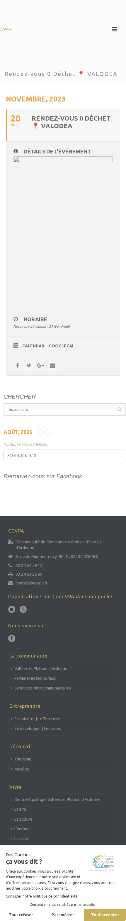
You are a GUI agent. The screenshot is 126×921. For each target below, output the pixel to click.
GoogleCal (61, 346)
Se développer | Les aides (37, 728)
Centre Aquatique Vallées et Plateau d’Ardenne (57, 799)
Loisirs (20, 809)
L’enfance (23, 829)
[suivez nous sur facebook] (11, 639)
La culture (23, 819)
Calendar (33, 346)
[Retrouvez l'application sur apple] (11, 610)
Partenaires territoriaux (35, 678)
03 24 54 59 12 (29, 565)
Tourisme (22, 759)
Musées (21, 769)
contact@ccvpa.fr (31, 583)
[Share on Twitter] (29, 366)
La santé (22, 838)
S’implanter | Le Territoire (37, 718)
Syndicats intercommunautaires (42, 688)
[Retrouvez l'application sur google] (23, 610)
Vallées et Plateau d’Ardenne (40, 668)
